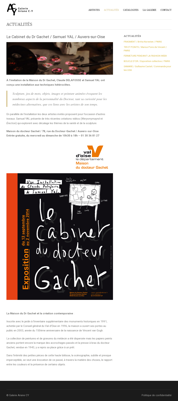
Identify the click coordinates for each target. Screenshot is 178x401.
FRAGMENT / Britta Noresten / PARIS (143, 41)
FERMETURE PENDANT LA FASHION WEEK (145, 55)
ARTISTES (94, 9)
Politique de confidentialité (156, 395)
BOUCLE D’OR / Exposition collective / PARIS (147, 61)
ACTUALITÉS (111, 10)
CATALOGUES (131, 10)
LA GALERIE (149, 10)
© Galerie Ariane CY (17, 395)
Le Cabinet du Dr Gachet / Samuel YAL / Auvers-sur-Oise (55, 36)
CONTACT (166, 10)
